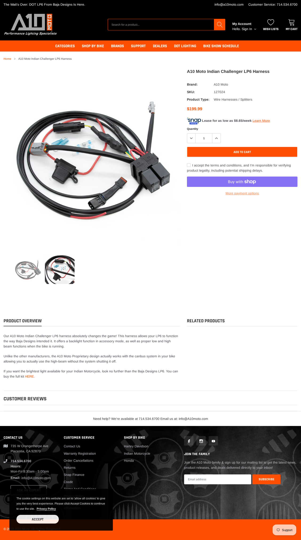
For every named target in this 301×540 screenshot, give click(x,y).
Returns (69, 467)
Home (7, 58)
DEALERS (160, 46)
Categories (65, 46)
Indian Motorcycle (137, 453)
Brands (117, 46)
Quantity (192, 128)
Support (138, 46)
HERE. (30, 376)
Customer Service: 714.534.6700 (272, 4)
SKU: (191, 92)
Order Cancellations (78, 460)
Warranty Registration (80, 453)
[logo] (31, 24)
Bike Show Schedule (221, 46)
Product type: (198, 99)
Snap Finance (74, 475)
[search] (219, 24)
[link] (28, 269)
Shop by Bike (93, 46)
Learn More (261, 120)
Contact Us (72, 446)
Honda (129, 460)
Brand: (192, 84)
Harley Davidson (136, 446)
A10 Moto (221, 84)
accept (38, 519)
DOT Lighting (185, 46)
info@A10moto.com (229, 4)
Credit (68, 482)
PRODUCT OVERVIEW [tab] (23, 321)
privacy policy (46, 508)
